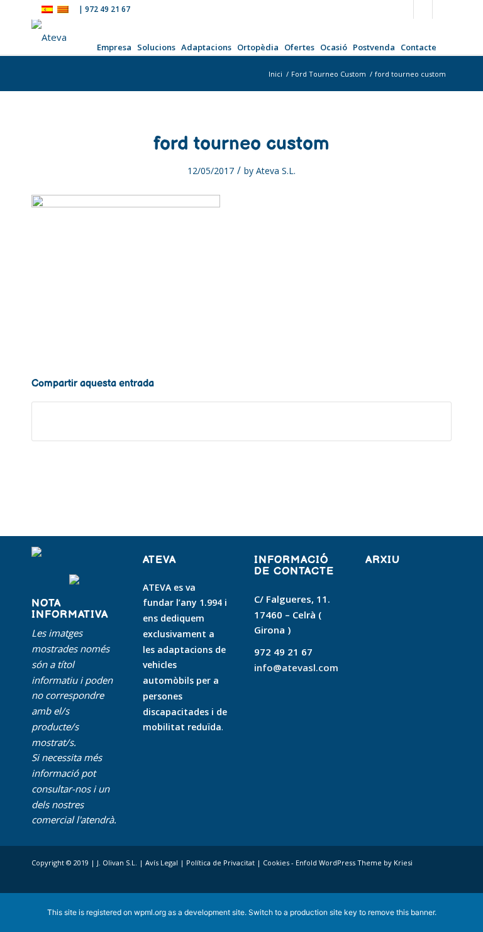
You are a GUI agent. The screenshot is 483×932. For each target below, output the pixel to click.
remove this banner (401, 912)
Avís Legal (161, 862)
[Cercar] (444, 46)
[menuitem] (116, 46)
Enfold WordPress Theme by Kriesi (354, 862)
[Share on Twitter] (241, 421)
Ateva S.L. (276, 171)
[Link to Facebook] (404, 9)
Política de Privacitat (220, 862)
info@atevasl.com (296, 667)
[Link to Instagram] (442, 9)
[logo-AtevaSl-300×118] (49, 37)
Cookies (276, 862)
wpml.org (150, 912)
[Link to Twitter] (423, 9)
